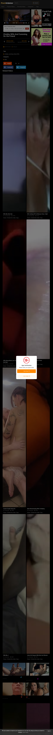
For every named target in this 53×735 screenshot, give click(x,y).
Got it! (49, 731)
